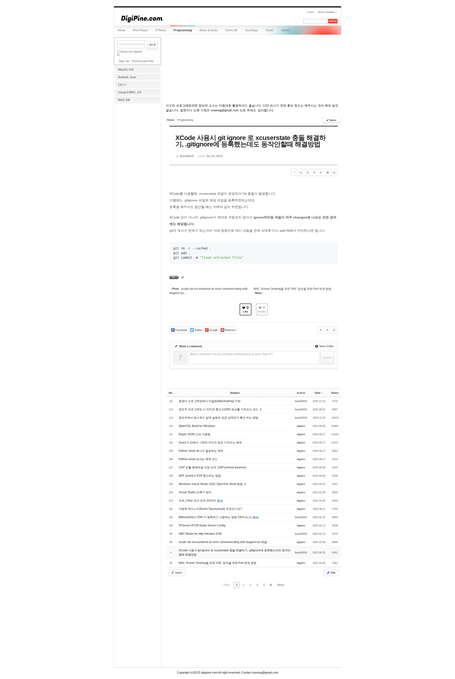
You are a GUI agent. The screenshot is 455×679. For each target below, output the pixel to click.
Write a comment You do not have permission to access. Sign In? (231, 354)
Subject (235, 392)
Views (334, 392)
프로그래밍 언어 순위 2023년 (198, 500)
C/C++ (122, 84)
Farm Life (231, 30)
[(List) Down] (321, 172)
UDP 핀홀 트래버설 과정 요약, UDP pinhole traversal (212, 467)
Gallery (285, 30)
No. (171, 392)
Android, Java (127, 77)
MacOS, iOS (126, 69)
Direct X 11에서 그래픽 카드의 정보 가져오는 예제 (210, 442)
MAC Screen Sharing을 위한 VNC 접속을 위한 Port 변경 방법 (217, 563)
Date (317, 392)
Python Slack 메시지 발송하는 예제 (201, 451)
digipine (301, 426)
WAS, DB (124, 100)
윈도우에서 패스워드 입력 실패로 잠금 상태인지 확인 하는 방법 (218, 417)
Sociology (251, 30)
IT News (160, 30)
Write (332, 572)
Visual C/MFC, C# (129, 92)
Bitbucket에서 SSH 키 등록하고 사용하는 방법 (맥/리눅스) (215, 517)
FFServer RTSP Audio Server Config (202, 525)
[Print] (334, 172)
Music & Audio (209, 30)
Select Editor (326, 346)
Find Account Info (143, 61)
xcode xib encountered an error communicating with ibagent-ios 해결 (223, 542)
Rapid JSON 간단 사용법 (194, 434)
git (182, 277)
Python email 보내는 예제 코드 (198, 459)
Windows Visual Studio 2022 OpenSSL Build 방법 (211, 484)
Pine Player (140, 30)
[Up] (314, 172)
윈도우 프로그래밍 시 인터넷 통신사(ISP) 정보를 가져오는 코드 (219, 409)
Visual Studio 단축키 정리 (195, 492)
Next (280, 585)
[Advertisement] (137, 135)
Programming (182, 30)
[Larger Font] (301, 172)
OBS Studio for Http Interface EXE (200, 533)
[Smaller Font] (307, 172)
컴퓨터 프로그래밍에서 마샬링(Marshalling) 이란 (210, 401)
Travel (269, 30)
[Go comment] (327, 172)
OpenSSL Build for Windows (197, 426)
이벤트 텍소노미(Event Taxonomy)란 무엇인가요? (210, 509)
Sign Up (124, 61)
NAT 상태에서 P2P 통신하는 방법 (200, 475)
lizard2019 (301, 401)
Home (121, 30)
